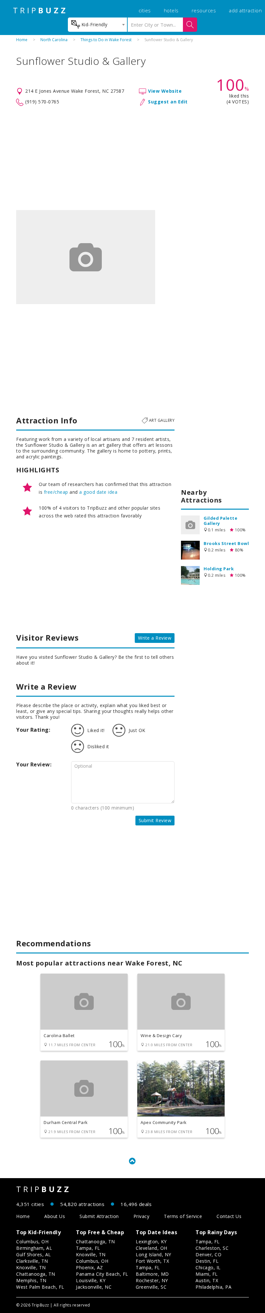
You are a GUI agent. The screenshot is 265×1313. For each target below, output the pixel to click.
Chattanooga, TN (35, 1274)
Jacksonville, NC (93, 1287)
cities (145, 10)
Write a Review (154, 638)
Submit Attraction (99, 1216)
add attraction (245, 10)
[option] (85, 257)
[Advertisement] (132, 158)
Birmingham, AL (34, 1248)
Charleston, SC (212, 1248)
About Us (54, 1216)
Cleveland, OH (151, 1248)
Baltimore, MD (152, 1274)
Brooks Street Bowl (226, 543)
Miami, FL (207, 1274)
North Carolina (54, 39)
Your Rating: (33, 730)
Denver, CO (208, 1254)
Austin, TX (207, 1280)
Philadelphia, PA (213, 1287)
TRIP (40, 10)
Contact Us (229, 1216)
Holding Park (219, 569)
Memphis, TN (31, 1280)
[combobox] (97, 25)
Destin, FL (207, 1261)
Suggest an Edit (168, 102)
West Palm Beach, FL (40, 1287)
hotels (171, 10)
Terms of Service (183, 1216)
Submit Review (155, 820)
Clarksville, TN (32, 1261)
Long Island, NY (153, 1254)
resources (204, 10)
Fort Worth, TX (152, 1261)
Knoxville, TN (31, 1267)
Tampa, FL (88, 1248)
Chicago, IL (208, 1267)
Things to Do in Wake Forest (106, 39)
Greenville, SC (151, 1287)
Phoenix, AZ (89, 1267)
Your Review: (33, 764)
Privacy (141, 1216)
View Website (165, 91)
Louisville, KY (90, 1280)
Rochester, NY (152, 1280)
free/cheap (56, 492)
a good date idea (98, 492)
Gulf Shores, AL (33, 1254)
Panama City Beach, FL (102, 1274)
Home (21, 39)
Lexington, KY (151, 1241)
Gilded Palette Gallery (220, 520)
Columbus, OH (32, 1241)
